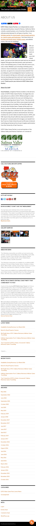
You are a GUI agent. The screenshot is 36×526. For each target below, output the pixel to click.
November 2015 (5, 476)
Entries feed (4, 509)
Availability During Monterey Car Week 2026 (13, 327)
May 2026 (3, 391)
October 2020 (5, 404)
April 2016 (3, 460)
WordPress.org (5, 516)
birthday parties (5, 35)
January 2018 (4, 417)
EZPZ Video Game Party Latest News (11, 491)
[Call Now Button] (31, 522)
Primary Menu (34, 9)
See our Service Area (6, 316)
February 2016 (5, 467)
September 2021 (5, 401)
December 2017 (5, 420)
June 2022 (4, 398)
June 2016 (4, 454)
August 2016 (4, 448)
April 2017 (3, 432)
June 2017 (4, 429)
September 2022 (5, 395)
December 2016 (5, 442)
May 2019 (3, 410)
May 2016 (3, 457)
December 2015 (5, 473)
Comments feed (5, 513)
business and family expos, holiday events (13, 39)
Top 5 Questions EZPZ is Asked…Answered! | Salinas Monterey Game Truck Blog (15, 343)
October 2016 (5, 445)
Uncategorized (5, 494)
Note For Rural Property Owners (10, 330)
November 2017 (5, 423)
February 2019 (5, 413)
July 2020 (3, 407)
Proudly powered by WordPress (8, 524)
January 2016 (4, 470)
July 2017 (3, 426)
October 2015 (5, 479)
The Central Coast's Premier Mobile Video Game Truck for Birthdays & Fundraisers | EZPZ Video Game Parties (14, 9)
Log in (2, 506)
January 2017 (4, 438)
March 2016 (4, 464)
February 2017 (5, 435)
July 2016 (3, 451)
